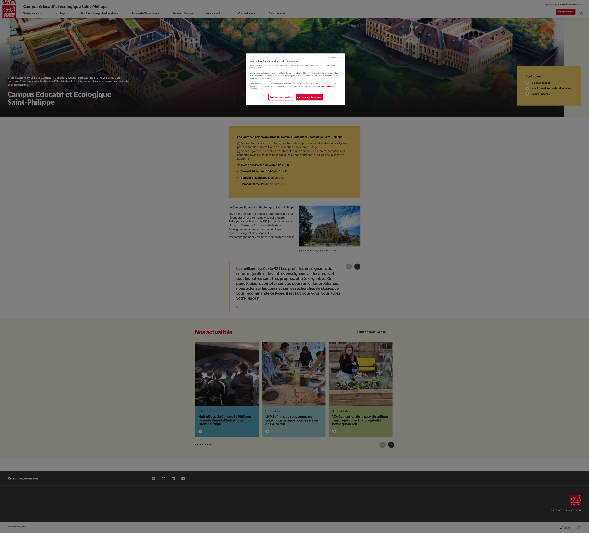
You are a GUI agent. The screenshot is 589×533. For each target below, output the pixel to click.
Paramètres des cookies (281, 97)
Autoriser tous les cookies (309, 97)
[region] (295, 79)
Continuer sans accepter (333, 57)
